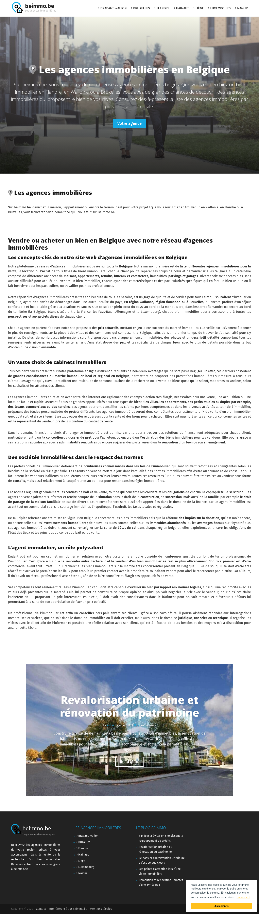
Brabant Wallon (113, 8)
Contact (41, 909)
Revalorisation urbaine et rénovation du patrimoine (129, 705)
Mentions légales (101, 909)
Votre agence (129, 123)
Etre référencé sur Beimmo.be (68, 909)
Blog (136, 725)
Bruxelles (141, 8)
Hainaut (182, 8)
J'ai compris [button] (221, 906)
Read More (129, 761)
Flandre (163, 8)
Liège (199, 8)
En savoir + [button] (243, 897)
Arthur (110, 725)
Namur (242, 8)
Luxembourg (220, 8)
